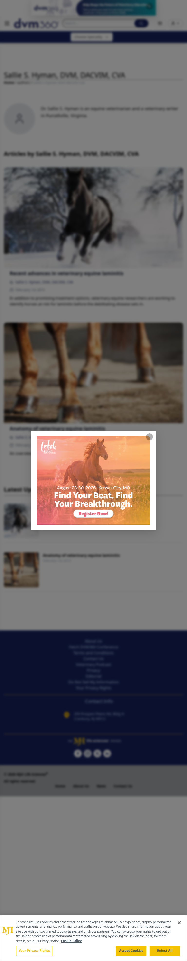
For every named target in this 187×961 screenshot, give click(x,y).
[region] (93, 938)
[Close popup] (149, 436)
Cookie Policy (71, 941)
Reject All (164, 950)
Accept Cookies (131, 950)
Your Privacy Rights (34, 950)
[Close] (179, 922)
